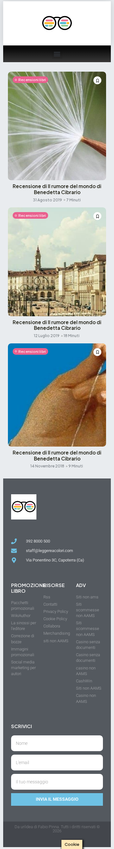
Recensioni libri (32, 80)
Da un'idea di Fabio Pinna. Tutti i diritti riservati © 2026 (57, 828)
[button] (57, 54)
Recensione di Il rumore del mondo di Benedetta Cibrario (57, 189)
